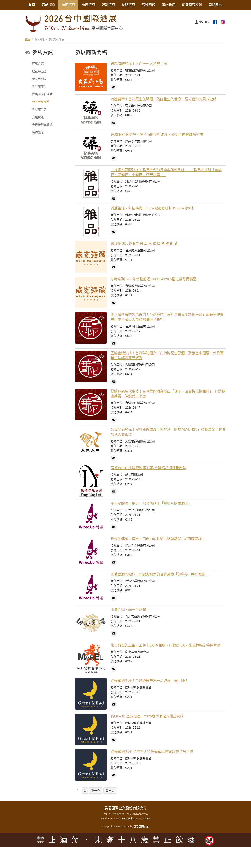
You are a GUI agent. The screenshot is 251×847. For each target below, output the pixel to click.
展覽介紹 (38, 63)
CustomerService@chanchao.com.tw (129, 818)
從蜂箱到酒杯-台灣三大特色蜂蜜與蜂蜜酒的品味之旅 (152, 752)
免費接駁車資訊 (42, 125)
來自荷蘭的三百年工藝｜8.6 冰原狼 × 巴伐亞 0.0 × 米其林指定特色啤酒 (165, 645)
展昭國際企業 (141, 826)
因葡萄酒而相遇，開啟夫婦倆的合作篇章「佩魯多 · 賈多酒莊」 (159, 574)
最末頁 (109, 790)
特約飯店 (38, 132)
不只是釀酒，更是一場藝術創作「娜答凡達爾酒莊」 (151, 503)
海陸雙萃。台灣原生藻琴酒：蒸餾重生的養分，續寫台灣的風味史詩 (163, 99)
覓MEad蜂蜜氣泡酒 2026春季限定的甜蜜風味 (147, 716)
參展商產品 (39, 86)
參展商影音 (39, 109)
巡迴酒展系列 (192, 5)
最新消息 (48, 5)
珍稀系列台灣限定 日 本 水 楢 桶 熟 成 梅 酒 (144, 244)
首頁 (31, 5)
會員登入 (204, 22)
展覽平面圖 (39, 71)
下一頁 (95, 790)
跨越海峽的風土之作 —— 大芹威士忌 (139, 64)
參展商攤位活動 (42, 94)
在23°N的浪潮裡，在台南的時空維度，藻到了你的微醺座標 (157, 134)
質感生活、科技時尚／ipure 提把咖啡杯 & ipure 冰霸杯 (153, 208)
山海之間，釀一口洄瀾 (128, 610)
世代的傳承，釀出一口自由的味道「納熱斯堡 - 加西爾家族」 (158, 539)
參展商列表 (39, 79)
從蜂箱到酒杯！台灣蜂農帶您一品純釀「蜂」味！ (149, 681)
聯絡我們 (168, 5)
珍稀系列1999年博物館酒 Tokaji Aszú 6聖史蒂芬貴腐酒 (153, 279)
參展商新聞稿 (41, 102)
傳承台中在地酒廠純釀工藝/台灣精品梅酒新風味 (148, 468)
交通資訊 (38, 117)
